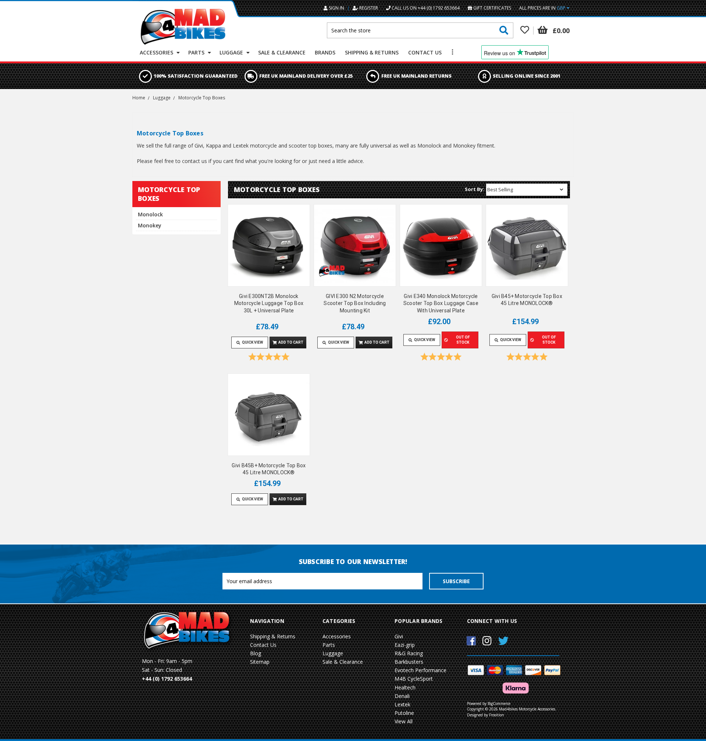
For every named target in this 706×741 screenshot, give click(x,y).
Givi (399, 636)
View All (404, 721)
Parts (197, 52)
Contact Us (425, 52)
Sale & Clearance (282, 52)
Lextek (402, 704)
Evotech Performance (420, 670)
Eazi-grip (405, 644)
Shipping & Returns (372, 52)
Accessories (157, 52)
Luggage (232, 52)
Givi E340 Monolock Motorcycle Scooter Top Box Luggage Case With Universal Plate (440, 303)
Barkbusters (409, 661)
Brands (325, 52)
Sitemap (260, 661)
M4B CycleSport (414, 678)
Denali (402, 695)
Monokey (149, 225)
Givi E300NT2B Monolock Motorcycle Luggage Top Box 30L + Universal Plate (269, 303)
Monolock (150, 214)
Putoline (404, 712)
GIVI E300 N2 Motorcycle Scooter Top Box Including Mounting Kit (355, 303)
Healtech (405, 687)
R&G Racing (409, 653)
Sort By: (474, 189)
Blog (255, 653)
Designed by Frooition (485, 714)
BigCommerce (499, 703)
